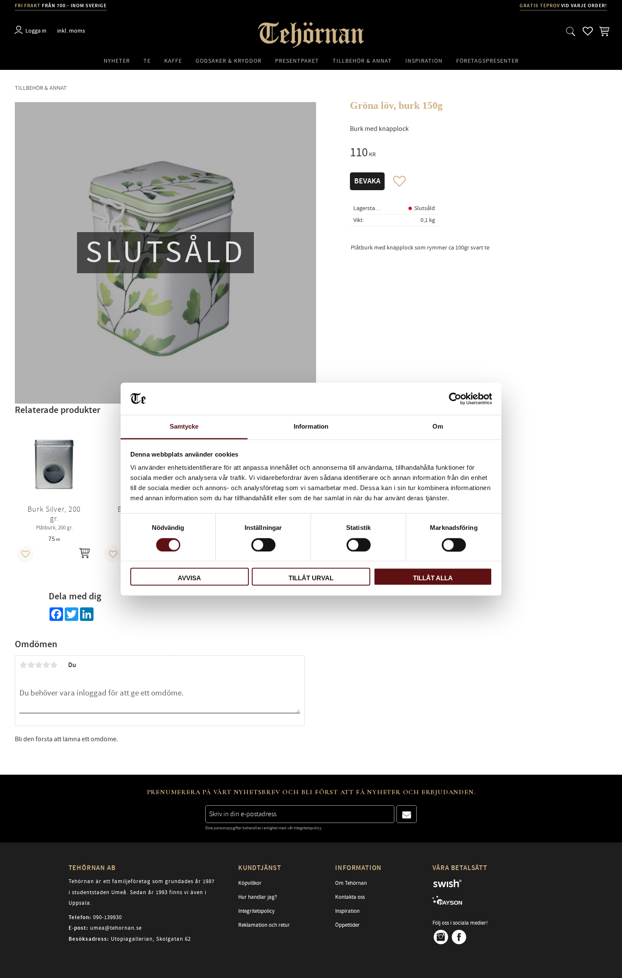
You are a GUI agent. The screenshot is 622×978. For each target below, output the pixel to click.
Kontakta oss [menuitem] (350, 897)
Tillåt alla (433, 578)
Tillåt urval (311, 578)
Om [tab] (437, 426)
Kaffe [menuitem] (173, 61)
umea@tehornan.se (116, 928)
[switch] (263, 544)
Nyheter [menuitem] (117, 61)
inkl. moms (71, 31)
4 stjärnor (46, 665)
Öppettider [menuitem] (347, 925)
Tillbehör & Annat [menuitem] (362, 61)
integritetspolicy (308, 828)
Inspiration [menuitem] (424, 61)
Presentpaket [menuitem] (297, 61)
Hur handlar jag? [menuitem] (257, 897)
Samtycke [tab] (184, 426)
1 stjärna (23, 665)
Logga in (36, 31)
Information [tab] (311, 426)
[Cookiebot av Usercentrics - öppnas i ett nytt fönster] (455, 398)
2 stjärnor (31, 665)
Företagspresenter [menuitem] (487, 61)
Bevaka (367, 181)
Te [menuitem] (147, 61)
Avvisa (189, 578)
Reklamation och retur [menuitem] (264, 925)
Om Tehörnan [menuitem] (351, 883)
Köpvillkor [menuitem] (249, 883)
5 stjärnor (54, 665)
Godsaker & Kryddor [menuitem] (228, 61)
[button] (570, 31)
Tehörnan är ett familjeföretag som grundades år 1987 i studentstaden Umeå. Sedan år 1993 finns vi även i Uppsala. (142, 892)
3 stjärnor (38, 665)
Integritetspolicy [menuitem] (256, 911)
